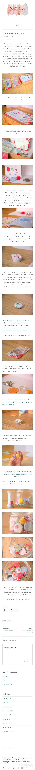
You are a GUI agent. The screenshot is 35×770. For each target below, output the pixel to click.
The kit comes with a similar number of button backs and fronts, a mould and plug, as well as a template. (17, 402)
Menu (18, 26)
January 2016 (6, 715)
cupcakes (5, 676)
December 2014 (7, 727)
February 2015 (6, 723)
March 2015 (6, 719)
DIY (10, 620)
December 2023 (7, 711)
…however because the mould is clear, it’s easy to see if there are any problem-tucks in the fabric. (17, 474)
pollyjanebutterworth (10, 39)
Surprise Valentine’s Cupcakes (27, 630)
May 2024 (5, 702)
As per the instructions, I (12, 234)
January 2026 (6, 698)
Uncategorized (7, 684)
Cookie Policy (6, 762)
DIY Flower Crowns (7, 629)
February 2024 (7, 707)
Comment (26, 661)
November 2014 (7, 731)
